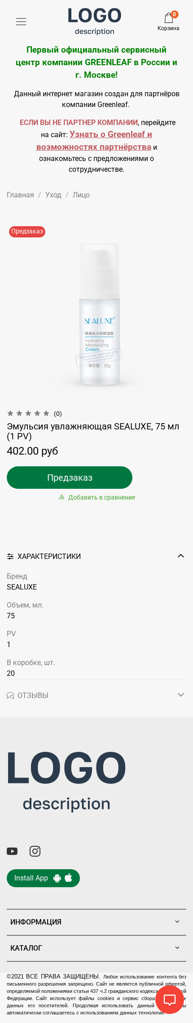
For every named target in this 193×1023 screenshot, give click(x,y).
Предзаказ (69, 477)
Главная (20, 195)
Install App (33, 878)
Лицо (81, 195)
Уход (53, 195)
